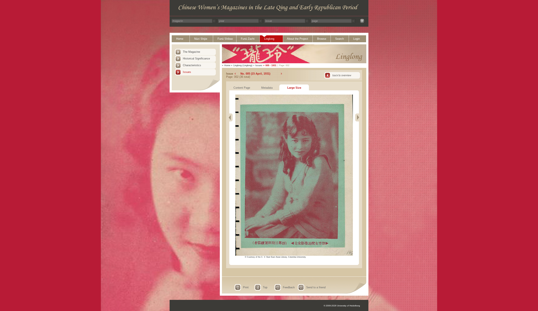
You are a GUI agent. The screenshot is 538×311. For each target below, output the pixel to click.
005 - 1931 (270, 65)
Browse (321, 38)
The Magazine (191, 51)
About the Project (297, 38)
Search (339, 38)
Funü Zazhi (247, 38)
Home (179, 38)
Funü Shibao (225, 38)
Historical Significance (196, 58)
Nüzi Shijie (200, 38)
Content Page (241, 87)
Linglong (269, 38)
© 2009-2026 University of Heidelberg (342, 305)
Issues (187, 72)
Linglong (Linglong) (242, 65)
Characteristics (192, 65)
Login (356, 38)
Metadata (267, 87)
